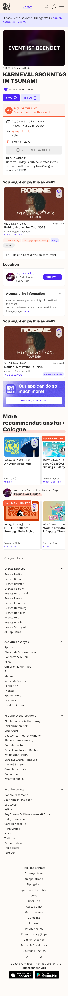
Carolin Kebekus (15, 823)
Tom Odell (10, 852)
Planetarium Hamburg (19, 740)
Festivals (10, 700)
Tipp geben (34, 884)
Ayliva (8, 809)
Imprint (34, 923)
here (26, 311)
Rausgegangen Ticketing (36, 240)
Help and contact (34, 867)
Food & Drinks (14, 705)
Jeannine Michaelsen (18, 799)
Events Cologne (14, 588)
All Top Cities (12, 632)
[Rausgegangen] (6, 6)
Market (9, 676)
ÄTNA (7, 833)
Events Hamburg (15, 608)
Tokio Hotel (11, 847)
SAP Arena (11, 774)
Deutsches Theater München (23, 735)
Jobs (34, 895)
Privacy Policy (34, 928)
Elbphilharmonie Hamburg (22, 721)
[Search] (46, 6)
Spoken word (13, 695)
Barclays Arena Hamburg (20, 759)
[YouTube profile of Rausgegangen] (41, 957)
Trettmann (11, 838)
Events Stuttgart (15, 627)
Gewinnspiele (34, 912)
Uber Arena (11, 730)
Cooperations (34, 879)
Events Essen (13, 598)
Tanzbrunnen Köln (16, 726)
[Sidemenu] (62, 6)
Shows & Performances (20, 652)
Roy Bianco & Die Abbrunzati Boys (27, 814)
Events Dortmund (16, 593)
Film (7, 671)
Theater (9, 690)
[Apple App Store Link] (21, 975)
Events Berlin (13, 574)
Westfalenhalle (14, 778)
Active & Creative (15, 681)
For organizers (34, 873)
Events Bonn (12, 579)
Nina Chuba (12, 828)
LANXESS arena (14, 764)
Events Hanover (14, 612)
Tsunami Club (21, 131)
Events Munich (14, 622)
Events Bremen (14, 583)
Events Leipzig (13, 617)
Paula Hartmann (15, 843)
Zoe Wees (10, 804)
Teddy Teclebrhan (15, 819)
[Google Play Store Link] (47, 975)
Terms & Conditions (34, 945)
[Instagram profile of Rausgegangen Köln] (27, 957)
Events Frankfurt (15, 603)
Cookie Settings (34, 939)
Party (54, 240)
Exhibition (11, 685)
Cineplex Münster (16, 769)
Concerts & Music (16, 657)
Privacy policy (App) (34, 934)
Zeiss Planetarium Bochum (22, 750)
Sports (8, 647)
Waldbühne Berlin (16, 754)
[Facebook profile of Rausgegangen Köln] (34, 957)
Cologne (9, 558)
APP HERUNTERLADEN (41, 401)
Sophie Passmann (16, 795)
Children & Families (17, 666)
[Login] (54, 6)
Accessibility (34, 906)
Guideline (34, 917)
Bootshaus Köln (14, 745)
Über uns (34, 901)
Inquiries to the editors (34, 890)
